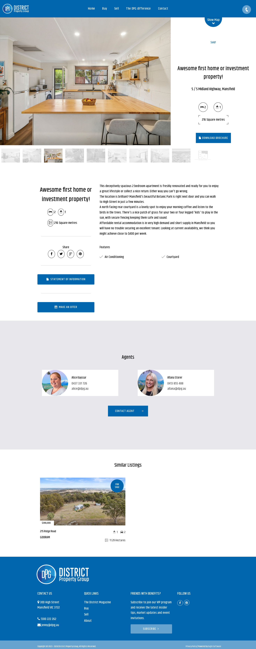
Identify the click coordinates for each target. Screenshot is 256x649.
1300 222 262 (48, 619)
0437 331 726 (79, 383)
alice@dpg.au (80, 388)
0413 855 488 (175, 383)
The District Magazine (97, 602)
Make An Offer (67, 307)
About (88, 620)
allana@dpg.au (176, 388)
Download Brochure (214, 138)
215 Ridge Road (48, 531)
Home (91, 8)
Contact (163, 8)
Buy (86, 608)
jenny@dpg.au (50, 625)
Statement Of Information (68, 279)
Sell (86, 614)
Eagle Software (214, 646)
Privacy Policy (191, 646)
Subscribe (149, 629)
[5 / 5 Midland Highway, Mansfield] (85, 81)
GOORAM (45, 537)
